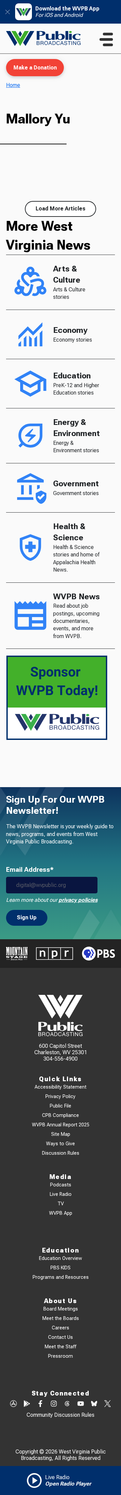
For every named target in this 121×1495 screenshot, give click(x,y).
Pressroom (60, 1356)
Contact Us (60, 1337)
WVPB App (60, 1213)
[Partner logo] (17, 953)
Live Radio (61, 1194)
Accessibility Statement (60, 1087)
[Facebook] (40, 1404)
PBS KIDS (60, 1268)
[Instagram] (53, 1404)
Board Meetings (60, 1309)
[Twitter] (107, 1404)
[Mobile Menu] (106, 39)
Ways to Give (60, 1144)
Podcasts (60, 1185)
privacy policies (77, 900)
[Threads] (67, 1404)
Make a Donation (35, 67)
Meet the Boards (60, 1318)
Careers (60, 1328)
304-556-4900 (60, 1059)
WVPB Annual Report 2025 (60, 1125)
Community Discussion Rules (60, 1415)
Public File (60, 1106)
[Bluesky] (94, 1404)
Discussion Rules (60, 1153)
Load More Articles (60, 208)
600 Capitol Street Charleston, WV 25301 (60, 1049)
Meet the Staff (60, 1347)
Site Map (60, 1134)
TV (60, 1204)
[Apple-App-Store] (13, 1404)
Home (13, 85)
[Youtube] (80, 1404)
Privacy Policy (60, 1096)
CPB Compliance (60, 1115)
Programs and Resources (61, 1277)
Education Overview (60, 1258)
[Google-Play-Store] (27, 1404)
